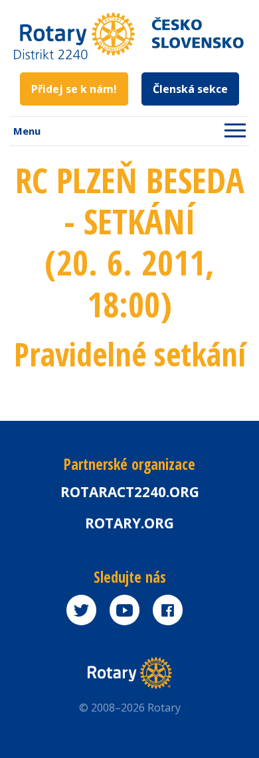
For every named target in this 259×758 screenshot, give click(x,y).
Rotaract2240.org (129, 492)
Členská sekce (190, 89)
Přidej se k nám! (74, 89)
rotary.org (129, 523)
